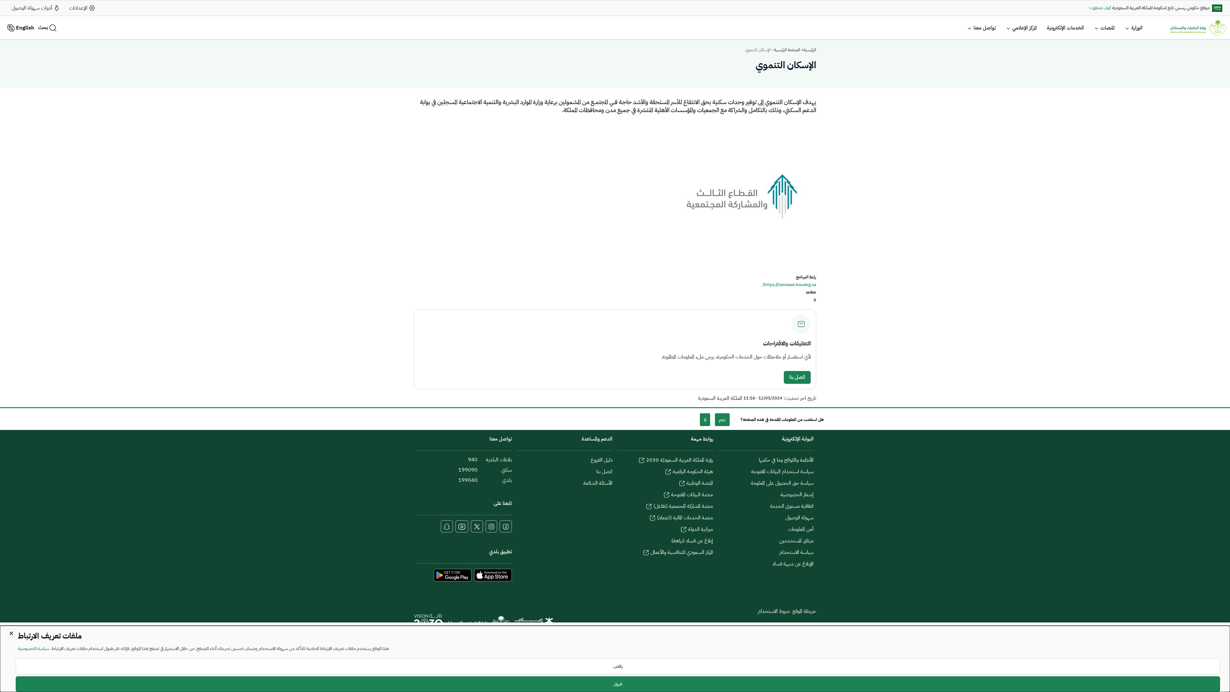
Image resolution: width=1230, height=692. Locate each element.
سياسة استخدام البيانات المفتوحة (782, 471)
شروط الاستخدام (774, 611)
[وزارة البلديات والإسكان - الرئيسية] (478, 623)
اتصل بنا (797, 377)
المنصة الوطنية (699, 483)
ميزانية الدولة (700, 529)
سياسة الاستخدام (796, 552)
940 (473, 460)
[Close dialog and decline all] (11, 633)
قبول (617, 684)
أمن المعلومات (801, 529)
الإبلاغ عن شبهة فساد (793, 564)
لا (705, 420)
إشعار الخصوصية (797, 494)
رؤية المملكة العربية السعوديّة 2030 (679, 460)
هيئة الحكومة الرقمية (693, 471)
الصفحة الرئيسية (787, 50)
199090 (468, 470)
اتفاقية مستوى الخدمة (792, 506)
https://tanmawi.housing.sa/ (789, 285)
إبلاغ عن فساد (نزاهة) (692, 541)
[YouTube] (462, 526)
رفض (618, 666)
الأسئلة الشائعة (597, 483)
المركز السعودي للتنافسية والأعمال (682, 552)
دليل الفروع (601, 460)
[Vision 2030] (428, 623)
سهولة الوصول (799, 518)
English (25, 28)
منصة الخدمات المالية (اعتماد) (685, 518)
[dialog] (615, 659)
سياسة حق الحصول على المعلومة (782, 483)
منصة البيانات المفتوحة (692, 494)
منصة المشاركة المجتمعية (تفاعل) (683, 506)
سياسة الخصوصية (33, 648)
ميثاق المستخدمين (796, 541)
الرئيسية (810, 50)
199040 (468, 480)
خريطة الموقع (804, 611)
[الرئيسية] (1198, 27)
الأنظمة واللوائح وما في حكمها (786, 460)
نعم (722, 420)
